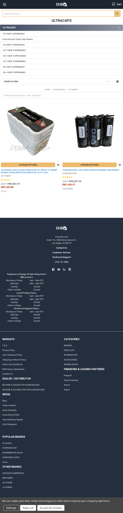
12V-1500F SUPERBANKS (14, 61)
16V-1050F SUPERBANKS (14, 72)
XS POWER (7, 482)
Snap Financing (71, 380)
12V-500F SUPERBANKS (14, 34)
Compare (58, 165)
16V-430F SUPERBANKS (14, 67)
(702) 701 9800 (61, 262)
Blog (4, 401)
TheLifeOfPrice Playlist (12, 419)
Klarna (67, 389)
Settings (11, 508)
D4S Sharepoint (9, 424)
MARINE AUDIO (71, 364)
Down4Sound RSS (10, 415)
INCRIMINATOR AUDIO (12, 452)
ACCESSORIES (70, 360)
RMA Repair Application (13, 369)
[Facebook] (53, 269)
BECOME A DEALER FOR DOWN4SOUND (21, 385)
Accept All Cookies (51, 508)
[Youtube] (58, 269)
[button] (117, 81)
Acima (67, 385)
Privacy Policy (8, 350)
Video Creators (9, 405)
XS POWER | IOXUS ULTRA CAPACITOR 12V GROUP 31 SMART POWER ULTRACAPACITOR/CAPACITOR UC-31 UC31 (29, 171)
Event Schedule (9, 410)
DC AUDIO (7, 443)
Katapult (68, 375)
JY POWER (7, 487)
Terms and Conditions (12, 364)
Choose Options (28, 165)
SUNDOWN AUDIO (11, 457)
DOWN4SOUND (9, 448)
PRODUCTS (69, 350)
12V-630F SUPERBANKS (14, 45)
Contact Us (7, 374)
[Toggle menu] (4, 4)
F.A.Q (4, 345)
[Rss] (64, 269)
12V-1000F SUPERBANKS (14, 50)
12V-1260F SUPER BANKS (14, 56)
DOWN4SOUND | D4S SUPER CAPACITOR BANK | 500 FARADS (90, 170)
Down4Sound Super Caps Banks (18, 39)
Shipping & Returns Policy (14, 360)
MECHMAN (7, 478)
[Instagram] (69, 269)
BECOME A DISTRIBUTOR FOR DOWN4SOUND (23, 389)
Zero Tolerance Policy (12, 355)
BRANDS (68, 345)
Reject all (28, 508)
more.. (5, 462)
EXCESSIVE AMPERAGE (13, 473)
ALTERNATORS (71, 355)
